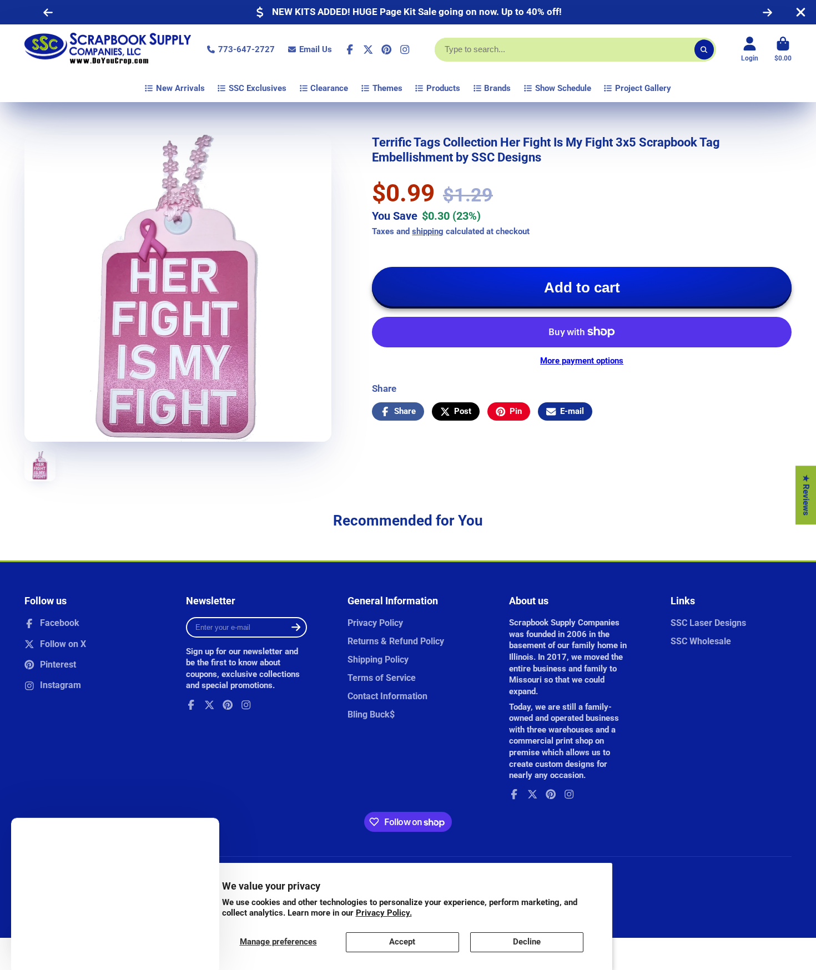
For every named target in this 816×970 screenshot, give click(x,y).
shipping (428, 231)
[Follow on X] (368, 49)
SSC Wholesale (701, 641)
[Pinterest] (386, 49)
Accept (402, 942)
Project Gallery (643, 88)
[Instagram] (405, 49)
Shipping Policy (378, 659)
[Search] (704, 49)
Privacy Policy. (384, 913)
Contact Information (387, 696)
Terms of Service (381, 678)
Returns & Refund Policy (395, 641)
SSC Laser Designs (708, 623)
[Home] (107, 49)
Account (749, 49)
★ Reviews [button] (806, 495)
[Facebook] (350, 49)
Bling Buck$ (371, 714)
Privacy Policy (375, 623)
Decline (527, 942)
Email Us (315, 49)
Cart (783, 49)
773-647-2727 (246, 49)
